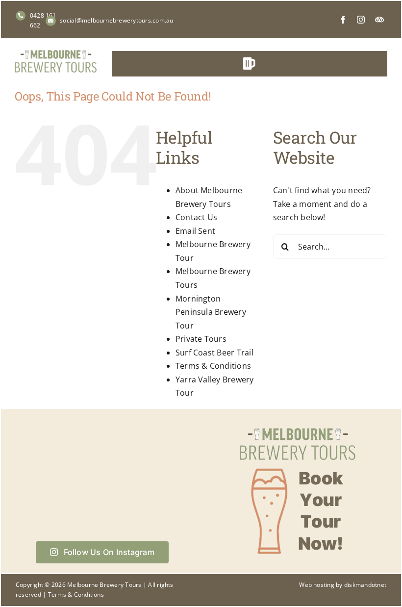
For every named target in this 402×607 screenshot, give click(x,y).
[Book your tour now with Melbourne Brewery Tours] (297, 427)
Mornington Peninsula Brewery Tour (211, 312)
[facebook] (343, 20)
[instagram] (361, 20)
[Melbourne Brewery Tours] (56, 54)
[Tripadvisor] (379, 20)
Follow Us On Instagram (109, 552)
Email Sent (195, 231)
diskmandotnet (365, 585)
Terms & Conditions (213, 365)
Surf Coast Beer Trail (214, 352)
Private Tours (201, 338)
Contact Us (196, 217)
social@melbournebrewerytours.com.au (116, 20)
